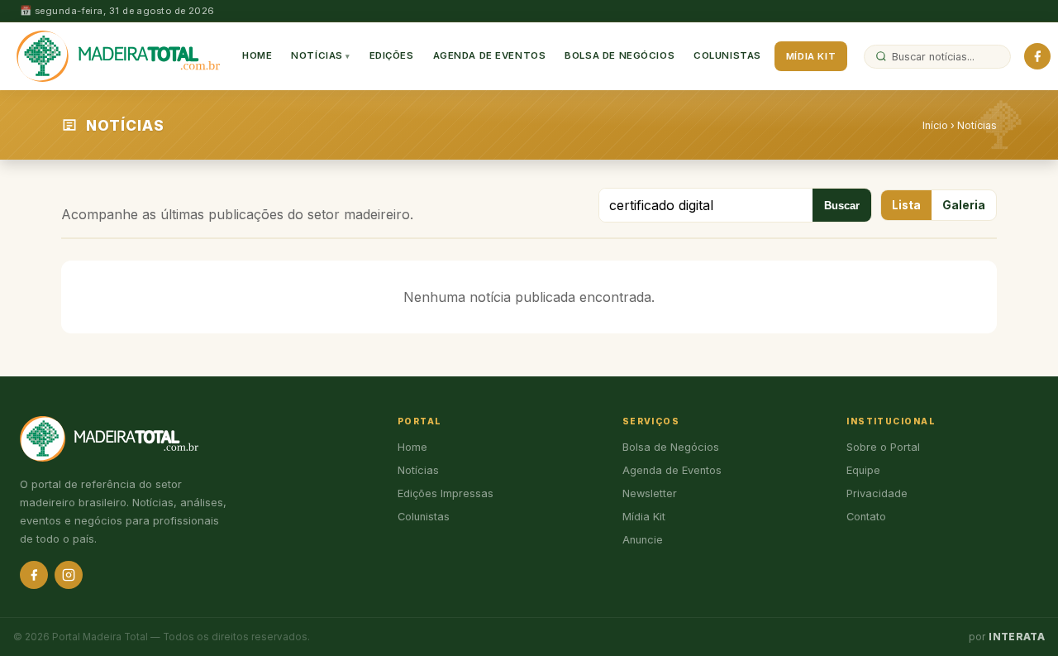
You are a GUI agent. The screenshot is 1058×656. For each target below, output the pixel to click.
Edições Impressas (445, 493)
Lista (906, 205)
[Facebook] (1037, 56)
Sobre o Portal (883, 447)
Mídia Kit (811, 56)
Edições (391, 55)
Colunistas (727, 55)
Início (935, 125)
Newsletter (649, 493)
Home (257, 55)
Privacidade (877, 493)
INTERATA (1017, 637)
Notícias (317, 55)
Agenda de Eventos (489, 55)
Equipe (863, 470)
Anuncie (642, 540)
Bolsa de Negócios (619, 55)
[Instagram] (69, 575)
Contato (866, 516)
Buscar (842, 205)
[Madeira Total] (118, 56)
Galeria (963, 205)
